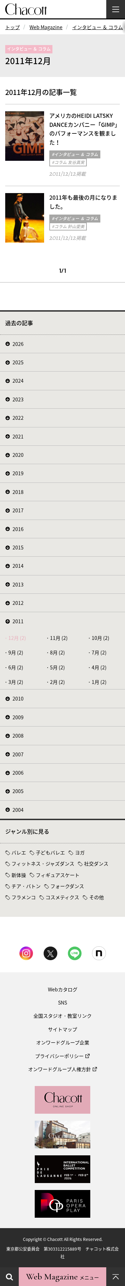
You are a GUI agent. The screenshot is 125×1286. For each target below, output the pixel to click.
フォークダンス (67, 886)
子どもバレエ (50, 852)
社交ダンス (96, 863)
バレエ (18, 852)
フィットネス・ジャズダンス (42, 863)
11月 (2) (59, 637)
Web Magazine (46, 27)
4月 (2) (99, 667)
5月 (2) (57, 667)
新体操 (18, 874)
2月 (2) (57, 681)
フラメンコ (23, 897)
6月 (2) (15, 667)
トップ (12, 27)
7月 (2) (99, 652)
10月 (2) (100, 637)
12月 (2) (17, 637)
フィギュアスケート (58, 874)
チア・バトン (26, 886)
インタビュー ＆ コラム (97, 27)
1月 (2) (99, 681)
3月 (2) (15, 681)
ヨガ (80, 852)
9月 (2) (15, 652)
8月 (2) (57, 652)
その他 (96, 897)
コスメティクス (62, 897)
